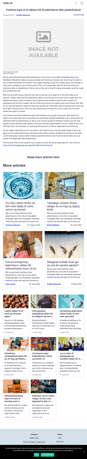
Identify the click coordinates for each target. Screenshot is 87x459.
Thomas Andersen (12, 225)
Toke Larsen (10, 284)
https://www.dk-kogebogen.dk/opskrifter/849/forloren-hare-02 (28, 145)
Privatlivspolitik (47, 455)
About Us (60, 441)
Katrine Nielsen (53, 225)
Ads (59, 438)
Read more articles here (43, 157)
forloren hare (79, 15)
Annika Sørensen (23, 15)
